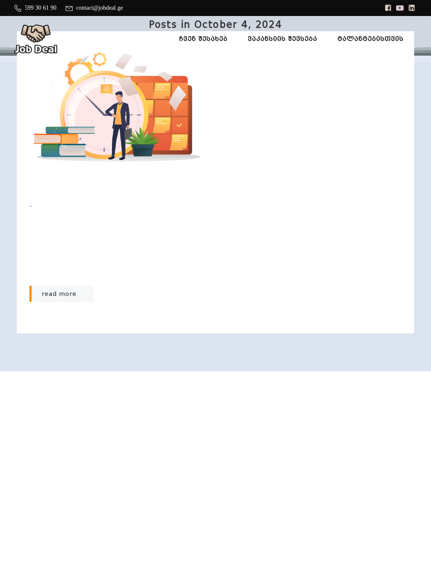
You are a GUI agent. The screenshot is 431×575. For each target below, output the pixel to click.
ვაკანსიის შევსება (282, 38)
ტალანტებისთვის (371, 38)
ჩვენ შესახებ (203, 38)
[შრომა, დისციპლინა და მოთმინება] (116, 106)
